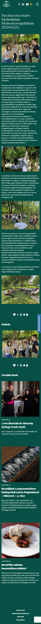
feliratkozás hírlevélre (39, 323)
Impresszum (20, 610)
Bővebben (5, 441)
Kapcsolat (20, 616)
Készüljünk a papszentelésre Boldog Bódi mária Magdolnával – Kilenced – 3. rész (20, 492)
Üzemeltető (20, 620)
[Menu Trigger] (37, 4)
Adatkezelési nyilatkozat (20, 613)
